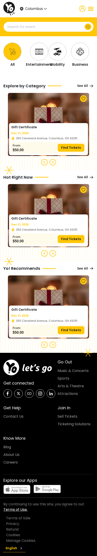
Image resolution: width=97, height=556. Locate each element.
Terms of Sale (18, 518)
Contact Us (13, 416)
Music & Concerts (73, 370)
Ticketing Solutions (74, 424)
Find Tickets (71, 147)
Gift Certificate (24, 127)
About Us (11, 454)
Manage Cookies (20, 540)
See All (82, 85)
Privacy (12, 523)
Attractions (68, 393)
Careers (10, 462)
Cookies (13, 535)
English (11, 548)
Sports (63, 378)
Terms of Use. (15, 509)
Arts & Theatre (71, 386)
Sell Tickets (67, 416)
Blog (7, 447)
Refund (12, 529)
